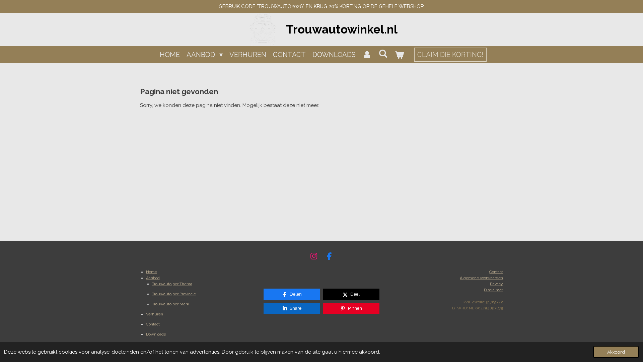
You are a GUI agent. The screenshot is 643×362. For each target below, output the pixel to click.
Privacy (496, 284)
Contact (153, 324)
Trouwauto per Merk (170, 304)
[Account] (367, 54)
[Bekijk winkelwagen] (399, 54)
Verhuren (154, 314)
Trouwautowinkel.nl (342, 29)
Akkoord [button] (616, 352)
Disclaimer (493, 290)
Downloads (156, 334)
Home (151, 271)
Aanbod (153, 278)
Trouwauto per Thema (172, 284)
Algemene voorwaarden (481, 278)
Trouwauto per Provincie (174, 294)
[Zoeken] (383, 53)
